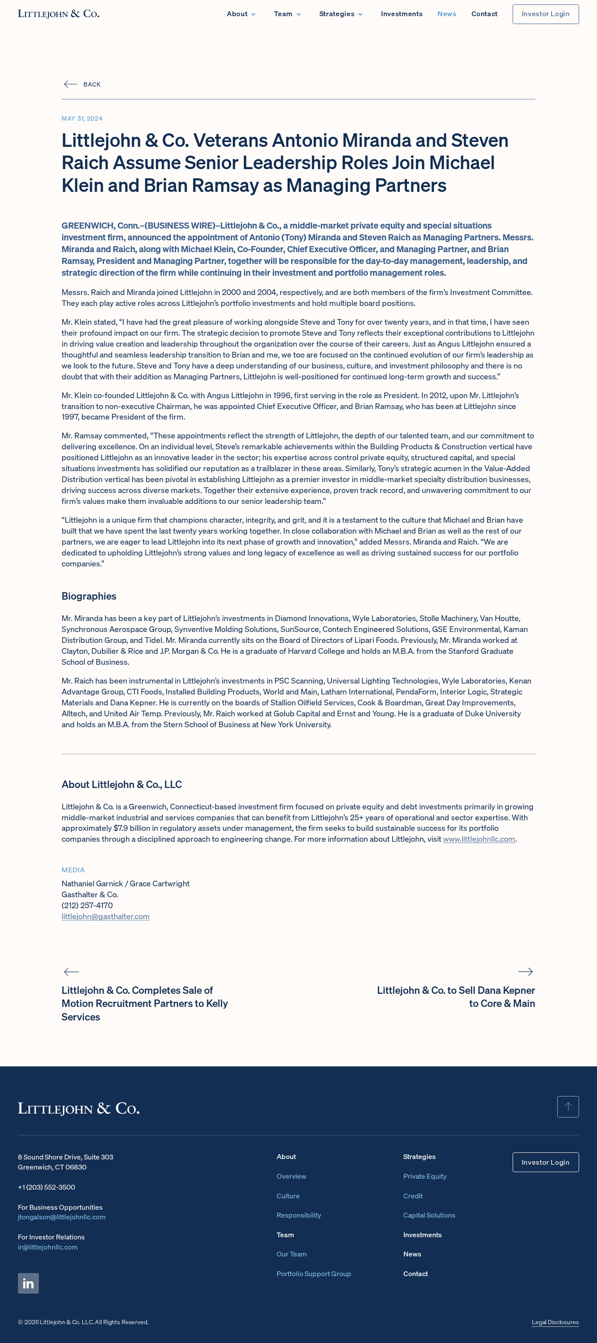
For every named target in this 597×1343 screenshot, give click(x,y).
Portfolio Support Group (314, 1273)
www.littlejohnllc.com (479, 839)
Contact (485, 13)
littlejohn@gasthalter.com (106, 916)
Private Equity (425, 1176)
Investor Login (546, 14)
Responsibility (299, 1215)
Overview (291, 1176)
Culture (288, 1196)
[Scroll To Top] (568, 1107)
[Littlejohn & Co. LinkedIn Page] (28, 1283)
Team (283, 13)
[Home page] (58, 14)
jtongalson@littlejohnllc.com (62, 1217)
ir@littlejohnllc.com (48, 1247)
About (237, 13)
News (447, 13)
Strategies (336, 13)
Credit (413, 1196)
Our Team (292, 1254)
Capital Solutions (429, 1215)
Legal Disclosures (555, 1322)
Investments (402, 13)
